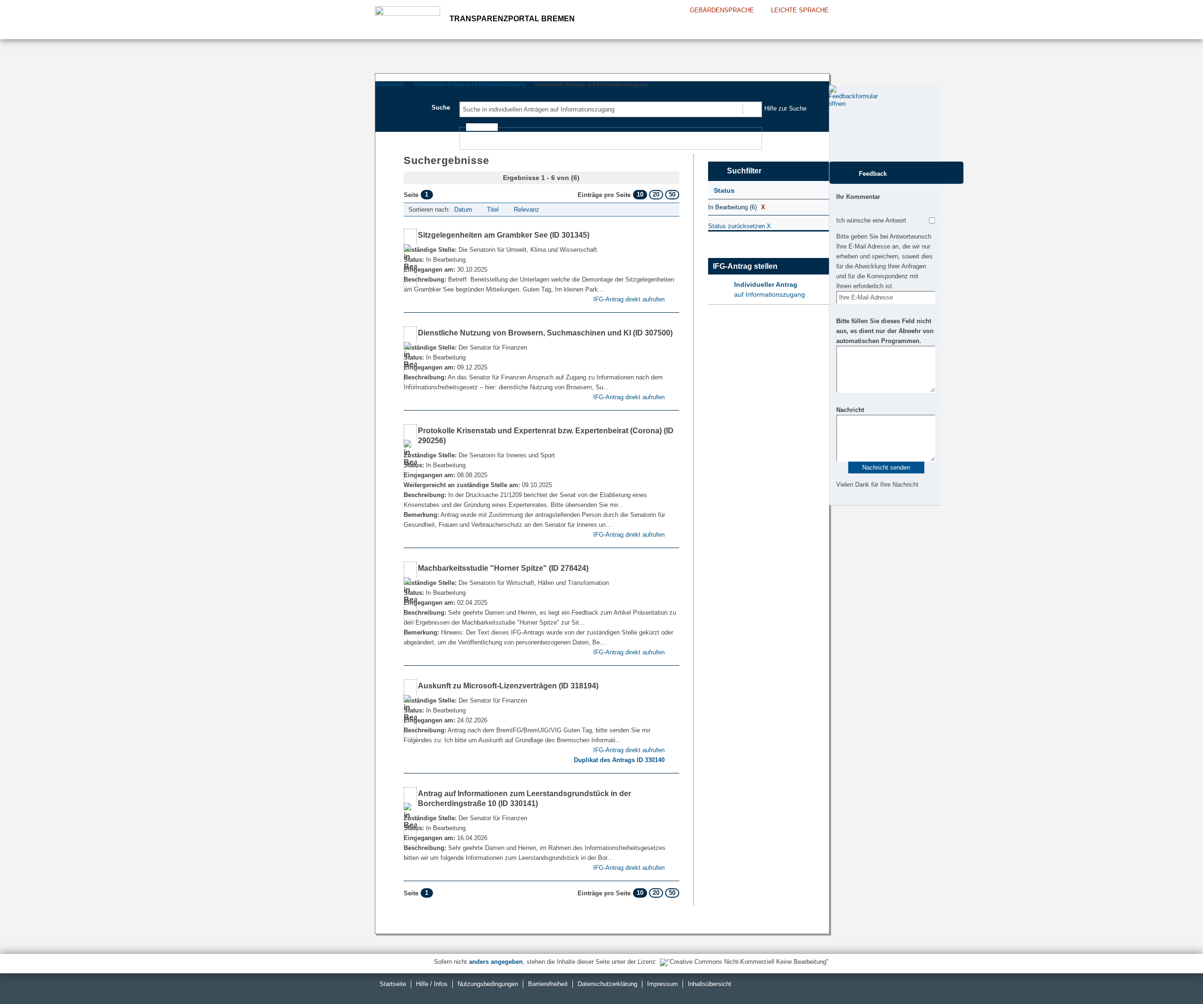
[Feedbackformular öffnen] (839, 123)
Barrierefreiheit (548, 983)
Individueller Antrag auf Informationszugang (470, 84)
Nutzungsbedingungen (488, 983)
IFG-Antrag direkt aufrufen (629, 299)
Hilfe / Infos (432, 983)
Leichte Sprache (800, 10)
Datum (463, 209)
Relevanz (526, 209)
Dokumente (390, 84)
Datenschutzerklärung (607, 983)
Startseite (393, 983)
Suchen (752, 109)
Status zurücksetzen (739, 226)
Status (724, 190)
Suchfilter (744, 171)
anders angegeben (496, 961)
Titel (493, 209)
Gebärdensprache (722, 10)
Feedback (873, 173)
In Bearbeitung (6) (736, 207)
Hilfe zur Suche (785, 108)
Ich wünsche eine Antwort (871, 220)
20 (656, 194)
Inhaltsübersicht (709, 983)
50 (672, 194)
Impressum (662, 983)
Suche (441, 107)
